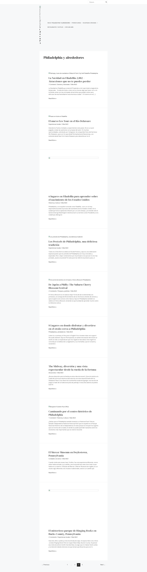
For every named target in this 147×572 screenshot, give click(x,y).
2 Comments (53, 291)
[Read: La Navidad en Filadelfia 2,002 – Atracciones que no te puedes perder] (73, 73)
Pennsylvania (76, 23)
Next (102, 565)
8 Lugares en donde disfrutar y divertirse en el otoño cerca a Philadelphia (72, 327)
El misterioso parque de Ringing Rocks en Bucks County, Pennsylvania (72, 532)
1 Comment (52, 84)
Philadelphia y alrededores (61, 23)
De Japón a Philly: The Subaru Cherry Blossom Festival (70, 286)
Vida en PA (40, 35)
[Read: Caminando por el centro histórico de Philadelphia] (59, 406)
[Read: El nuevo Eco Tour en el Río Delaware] (58, 116)
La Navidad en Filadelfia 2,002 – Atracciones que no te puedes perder (70, 79)
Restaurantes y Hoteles (55, 27)
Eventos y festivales (63, 84)
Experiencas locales (55, 124)
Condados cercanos (55, 459)
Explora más (69, 27)
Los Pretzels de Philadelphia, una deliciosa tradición (73, 243)
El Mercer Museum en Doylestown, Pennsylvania (68, 454)
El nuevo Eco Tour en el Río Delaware (70, 121)
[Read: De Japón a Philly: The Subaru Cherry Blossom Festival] (70, 280)
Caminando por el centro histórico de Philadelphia (70, 413)
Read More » (53, 98)
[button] (70, 23)
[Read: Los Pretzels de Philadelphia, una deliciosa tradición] (66, 237)
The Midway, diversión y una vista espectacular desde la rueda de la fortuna (72, 368)
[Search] (106, 2)
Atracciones (52, 373)
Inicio (49, 23)
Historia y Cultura (54, 203)
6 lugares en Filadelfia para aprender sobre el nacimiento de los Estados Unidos (73, 198)
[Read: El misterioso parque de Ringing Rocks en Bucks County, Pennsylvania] (74, 508)
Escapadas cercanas (89, 23)
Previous (45, 565)
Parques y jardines (64, 291)
